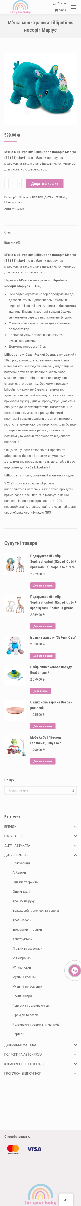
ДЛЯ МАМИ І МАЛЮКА (20, 1045)
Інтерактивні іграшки (27, 929)
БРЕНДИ (37, 197)
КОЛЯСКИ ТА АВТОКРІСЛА (23, 1054)
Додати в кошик (44, 183)
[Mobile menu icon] (74, 7)
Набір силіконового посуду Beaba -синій (51, 670)
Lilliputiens (24, 197)
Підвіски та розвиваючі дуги (32, 1005)
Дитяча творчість (25, 882)
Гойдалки (19, 872)
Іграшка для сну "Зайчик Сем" (53, 637)
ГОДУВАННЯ (13, 836)
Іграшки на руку (24, 901)
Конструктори (22, 939)
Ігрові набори (22, 920)
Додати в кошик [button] (42, 585)
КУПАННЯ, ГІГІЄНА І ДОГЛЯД (24, 1064)
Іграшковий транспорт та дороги (36, 910)
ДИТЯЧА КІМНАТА (17, 845)
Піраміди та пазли (25, 1015)
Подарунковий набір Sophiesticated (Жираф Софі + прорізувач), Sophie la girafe (53, 602)
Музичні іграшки (24, 977)
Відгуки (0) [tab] (12, 242)
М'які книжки (22, 967)
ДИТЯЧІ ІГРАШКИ (55, 197)
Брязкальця (21, 863)
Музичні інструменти (27, 986)
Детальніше (40, 691)
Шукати (72, 790)
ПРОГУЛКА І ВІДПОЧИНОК (22, 1073)
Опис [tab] (8, 232)
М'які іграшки (13, 202)
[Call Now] (74, 970)
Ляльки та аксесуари (27, 948)
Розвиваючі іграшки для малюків (36, 1024)
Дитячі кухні (21, 891)
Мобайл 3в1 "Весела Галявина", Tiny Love (46, 740)
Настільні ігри (22, 996)
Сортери (18, 1034)
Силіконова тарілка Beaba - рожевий (51, 705)
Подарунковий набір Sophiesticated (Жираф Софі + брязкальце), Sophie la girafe (53, 561)
